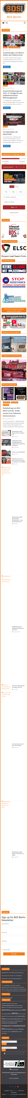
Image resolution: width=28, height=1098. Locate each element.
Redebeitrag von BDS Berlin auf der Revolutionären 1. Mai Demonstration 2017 (17, 519)
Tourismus (4, 1033)
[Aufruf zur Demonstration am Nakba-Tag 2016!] (6, 687)
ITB (6, 1029)
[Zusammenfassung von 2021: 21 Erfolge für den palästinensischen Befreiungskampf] (14, 78)
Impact (10, 1021)
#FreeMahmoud (5, 1003)
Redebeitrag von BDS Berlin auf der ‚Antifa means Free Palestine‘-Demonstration (12, 412)
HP (20, 1019)
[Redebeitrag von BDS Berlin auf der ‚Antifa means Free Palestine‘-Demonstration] (14, 393)
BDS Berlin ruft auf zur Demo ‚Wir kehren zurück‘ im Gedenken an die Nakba (18, 460)
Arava (19, 1010)
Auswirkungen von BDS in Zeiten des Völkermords (13, 54)
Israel (13, 1021)
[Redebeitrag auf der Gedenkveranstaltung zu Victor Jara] (6, 629)
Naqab (17, 1029)
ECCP (6, 1016)
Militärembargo (14, 402)
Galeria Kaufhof (21, 1016)
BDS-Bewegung (4, 1013)
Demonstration (6, 402)
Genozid (7, 1019)
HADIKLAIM (16, 1019)
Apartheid (6, 1010)
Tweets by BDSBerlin (14, 1078)
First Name (4, 932)
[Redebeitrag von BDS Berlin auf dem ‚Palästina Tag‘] (6, 434)
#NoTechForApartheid (13, 1003)
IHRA (8, 1021)
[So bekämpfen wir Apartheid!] (14, 119)
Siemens (9, 1031)
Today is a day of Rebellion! (18, 452)
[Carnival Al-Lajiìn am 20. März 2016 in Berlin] (6, 746)
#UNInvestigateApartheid (8, 1005)
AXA (22, 1010)
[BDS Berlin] (3, 23)
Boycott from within (22, 1013)
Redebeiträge (6, 405)
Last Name (4, 941)
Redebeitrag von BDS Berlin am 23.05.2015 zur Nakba (18, 853)
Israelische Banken (19, 1021)
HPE (22, 1019)
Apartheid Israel (14, 1010)
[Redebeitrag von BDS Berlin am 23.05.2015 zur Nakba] (6, 855)
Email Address (5, 923)
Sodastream (14, 1031)
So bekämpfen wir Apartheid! (10, 133)
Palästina (21, 1029)
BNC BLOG (5, 47)
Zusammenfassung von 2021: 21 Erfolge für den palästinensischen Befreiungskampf (12, 94)
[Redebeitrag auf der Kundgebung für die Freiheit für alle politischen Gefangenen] (6, 444)
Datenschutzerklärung (7, 997)
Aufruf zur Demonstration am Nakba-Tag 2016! (18, 686)
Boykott (3, 1016)
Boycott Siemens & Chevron (14, 47)
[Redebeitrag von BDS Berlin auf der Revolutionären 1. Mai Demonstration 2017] (6, 520)
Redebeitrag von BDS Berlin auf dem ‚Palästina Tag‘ (18, 433)
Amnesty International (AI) (17, 1007)
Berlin (15, 1013)
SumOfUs (20, 1031)
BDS (24, 1010)
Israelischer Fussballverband (9, 1023)
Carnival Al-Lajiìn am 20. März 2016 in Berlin (18, 744)
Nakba (14, 1029)
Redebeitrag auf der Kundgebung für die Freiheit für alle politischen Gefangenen (18, 443)
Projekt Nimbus (4, 1031)
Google (11, 1019)
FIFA (16, 1016)
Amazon (10, 1007)
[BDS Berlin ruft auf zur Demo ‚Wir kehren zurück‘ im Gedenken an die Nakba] (6, 461)
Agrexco (3, 1007)
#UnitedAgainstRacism (18, 1005)
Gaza (3, 1019)
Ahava (7, 1007)
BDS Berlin (14, 17)
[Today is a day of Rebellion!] (6, 453)
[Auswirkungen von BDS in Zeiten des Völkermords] (14, 40)
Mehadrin (10, 1029)
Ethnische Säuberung (11, 1016)
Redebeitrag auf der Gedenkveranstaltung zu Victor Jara (18, 628)
